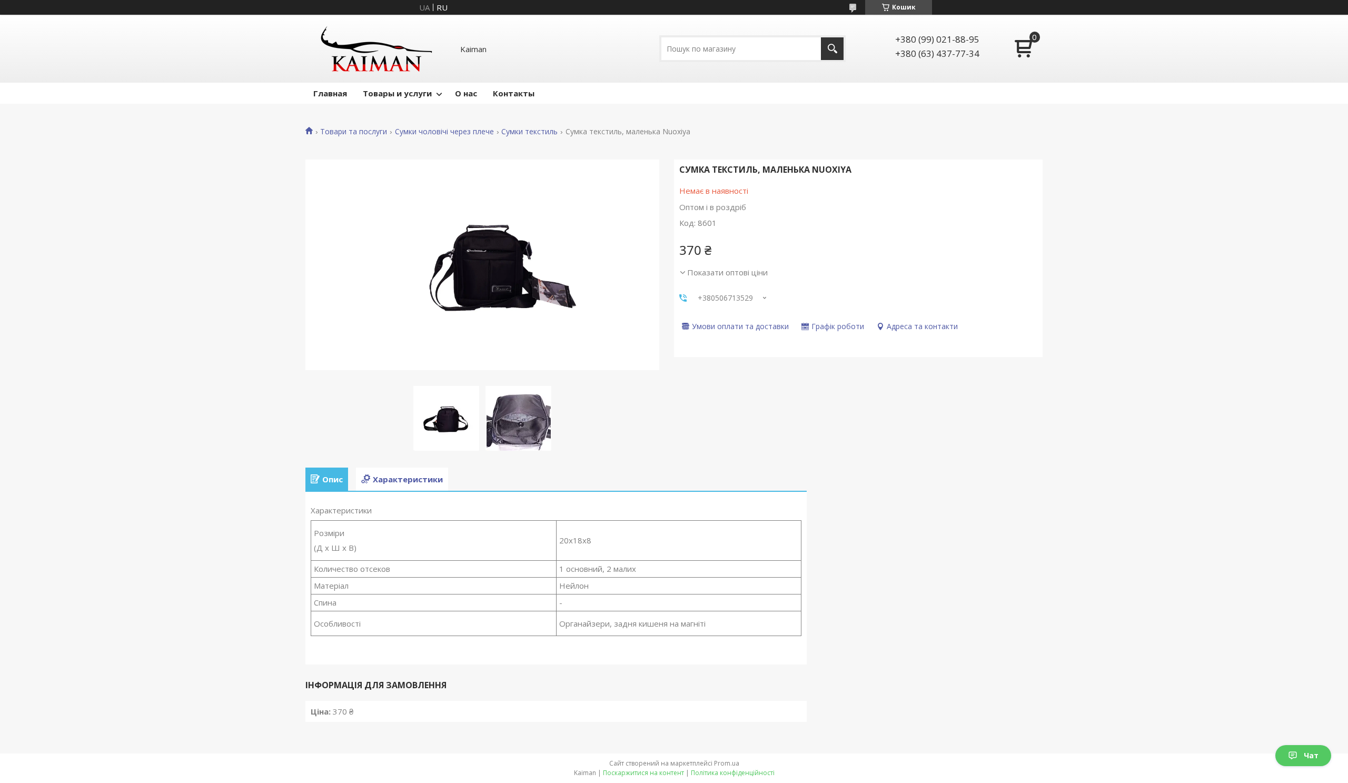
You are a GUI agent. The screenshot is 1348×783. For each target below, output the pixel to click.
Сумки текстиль (529, 131)
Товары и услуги (397, 93)
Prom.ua (726, 763)
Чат (1311, 755)
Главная (330, 93)
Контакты (513, 93)
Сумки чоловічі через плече (444, 131)
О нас (466, 93)
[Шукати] (832, 48)
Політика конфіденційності (733, 772)
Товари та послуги (353, 131)
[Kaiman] (376, 49)
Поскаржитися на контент (643, 772)
